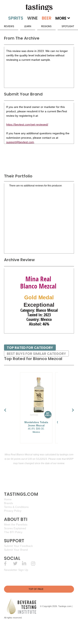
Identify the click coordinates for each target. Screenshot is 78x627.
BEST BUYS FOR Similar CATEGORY (36, 353)
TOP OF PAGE (36, 589)
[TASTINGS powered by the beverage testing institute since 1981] (39, 8)
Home (8, 499)
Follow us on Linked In (26, 563)
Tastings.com (64, 606)
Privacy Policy (12, 510)
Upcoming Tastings (35, 563)
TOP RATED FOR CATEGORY (30, 347)
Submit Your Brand (16, 549)
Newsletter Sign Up (16, 569)
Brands (8, 503)
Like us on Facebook (8, 563)
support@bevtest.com (20, 142)
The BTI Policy (13, 532)
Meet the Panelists (15, 524)
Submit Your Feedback (18, 545)
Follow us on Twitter (17, 563)
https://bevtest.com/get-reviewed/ (27, 124)
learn (27, 26)
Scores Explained (15, 528)
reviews (9, 26)
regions (46, 26)
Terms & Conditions (16, 507)
